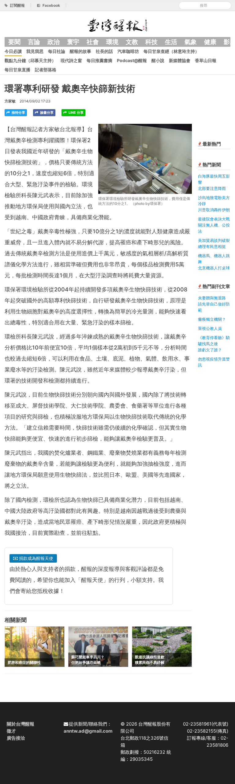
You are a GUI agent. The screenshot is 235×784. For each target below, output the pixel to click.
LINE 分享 (76, 112)
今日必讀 (13, 51)
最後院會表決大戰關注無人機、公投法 (214, 225)
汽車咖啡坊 (128, 51)
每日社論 (56, 51)
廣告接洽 (16, 738)
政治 (53, 42)
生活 (171, 42)
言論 (34, 42)
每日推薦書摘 (99, 60)
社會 (93, 42)
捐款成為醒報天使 (35, 558)
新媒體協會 (179, 60)
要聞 (14, 42)
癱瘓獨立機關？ (212, 319)
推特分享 (18, 112)
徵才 (11, 731)
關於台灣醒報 (20, 724)
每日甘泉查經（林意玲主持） (171, 51)
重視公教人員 (210, 328)
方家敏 (10, 101)
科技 (151, 42)
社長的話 (104, 51)
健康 (210, 42)
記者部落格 (45, 69)
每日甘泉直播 (17, 69)
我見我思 (34, 51)
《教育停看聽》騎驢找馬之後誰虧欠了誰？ (214, 343)
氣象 (191, 42)
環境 (112, 42)
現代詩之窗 (71, 60)
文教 (132, 42)
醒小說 (157, 60)
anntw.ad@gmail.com (88, 731)
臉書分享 (46, 112)
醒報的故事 (80, 51)
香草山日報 (205, 60)
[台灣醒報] (117, 24)
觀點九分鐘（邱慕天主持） (30, 60)
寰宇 (73, 42)
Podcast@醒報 (132, 60)
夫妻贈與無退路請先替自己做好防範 (214, 303)
